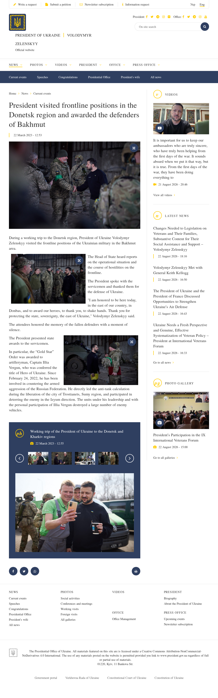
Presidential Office (99, 77)
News (25, 93)
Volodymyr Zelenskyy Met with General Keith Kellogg (177, 270)
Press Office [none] (145, 65)
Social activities (70, 598)
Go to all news (162, 362)
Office (118, 612)
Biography (170, 598)
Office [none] (115, 65)
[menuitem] (17, 65)
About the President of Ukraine (183, 604)
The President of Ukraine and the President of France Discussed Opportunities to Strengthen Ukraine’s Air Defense (179, 298)
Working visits (70, 609)
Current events (17, 77)
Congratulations (68, 77)
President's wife (130, 77)
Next (129, 458)
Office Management (124, 619)
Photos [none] (37, 65)
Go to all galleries (164, 458)
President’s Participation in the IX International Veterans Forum (179, 437)
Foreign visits (69, 614)
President (173, 592)
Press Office (175, 612)
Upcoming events (174, 619)
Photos (67, 592)
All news (156, 77)
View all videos (163, 195)
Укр (192, 4)
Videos (118, 592)
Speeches (42, 77)
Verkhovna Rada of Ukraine (82, 678)
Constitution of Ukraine (169, 678)
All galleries (68, 619)
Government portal (46, 678)
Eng (202, 4)
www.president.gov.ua (174, 655)
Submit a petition (60, 4)
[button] (153, 17)
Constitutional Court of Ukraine (126, 678)
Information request (137, 4)
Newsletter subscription (99, 4)
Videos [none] (61, 65)
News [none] (14, 65)
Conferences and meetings (76, 604)
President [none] (89, 65)
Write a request (27, 4)
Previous (19, 458)
